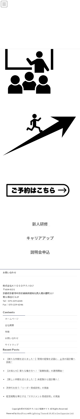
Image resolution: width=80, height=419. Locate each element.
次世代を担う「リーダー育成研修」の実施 (27, 387)
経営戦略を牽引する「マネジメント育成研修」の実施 (33, 396)
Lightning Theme (39, 413)
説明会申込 (40, 252)
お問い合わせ (9, 272)
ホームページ (11, 318)
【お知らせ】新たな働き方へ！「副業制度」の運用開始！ (35, 370)
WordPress (22, 413)
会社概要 (9, 325)
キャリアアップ (40, 238)
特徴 (7, 331)
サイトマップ (11, 344)
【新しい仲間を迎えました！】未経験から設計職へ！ (33, 379)
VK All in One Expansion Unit (61, 413)
